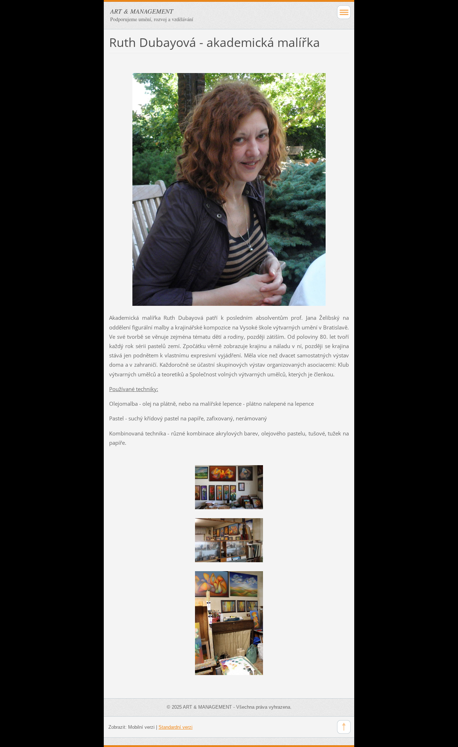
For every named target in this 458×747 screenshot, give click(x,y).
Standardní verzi (176, 727)
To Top (344, 727)
